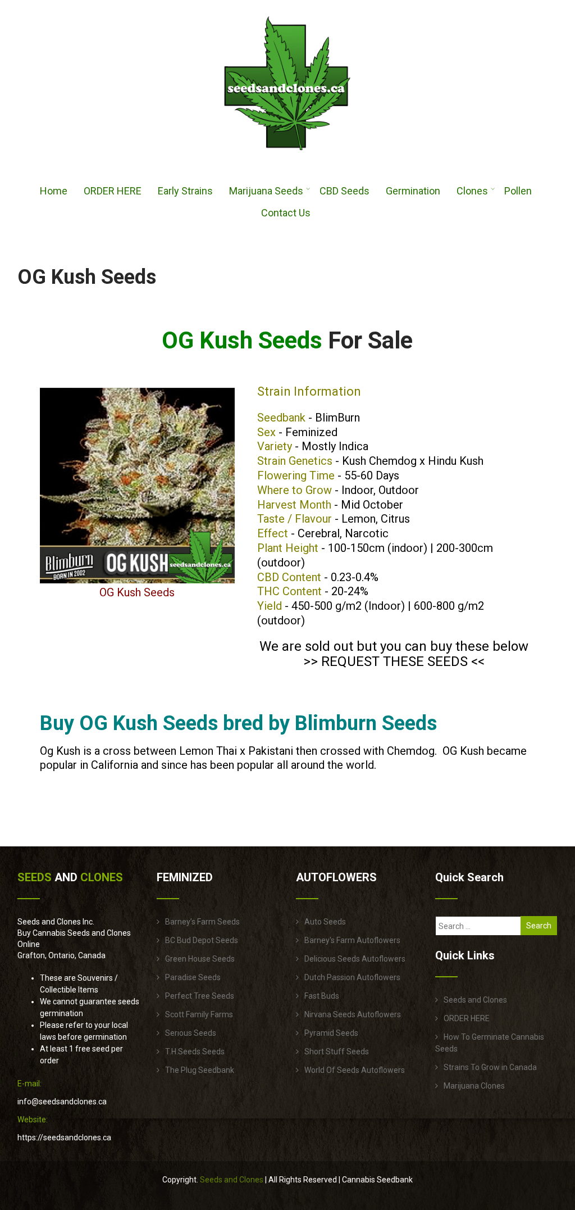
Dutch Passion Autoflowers (352, 977)
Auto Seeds (325, 921)
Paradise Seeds (193, 977)
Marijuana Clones (474, 1085)
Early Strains (185, 191)
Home (53, 191)
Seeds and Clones (475, 999)
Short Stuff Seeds (336, 1051)
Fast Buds (321, 995)
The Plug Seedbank (199, 1070)
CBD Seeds (344, 191)
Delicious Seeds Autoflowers (354, 958)
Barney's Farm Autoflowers (352, 940)
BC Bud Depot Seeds (201, 940)
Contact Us (286, 213)
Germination (413, 191)
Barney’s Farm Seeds (202, 921)
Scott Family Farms (199, 1014)
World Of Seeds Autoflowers (354, 1070)
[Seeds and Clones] (287, 156)
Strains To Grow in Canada (490, 1067)
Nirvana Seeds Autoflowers (352, 1014)
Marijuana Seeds (266, 191)
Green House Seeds (200, 958)
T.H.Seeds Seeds (195, 1051)
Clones (472, 191)
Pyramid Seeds (331, 1032)
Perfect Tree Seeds (199, 995)
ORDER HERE (113, 191)
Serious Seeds (190, 1032)
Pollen (518, 191)
